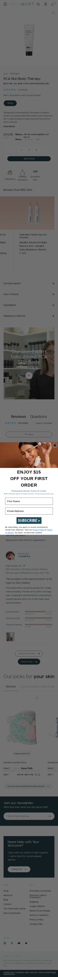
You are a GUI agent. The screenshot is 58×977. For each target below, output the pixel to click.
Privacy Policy (39, 530)
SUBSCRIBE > (29, 520)
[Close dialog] (55, 445)
